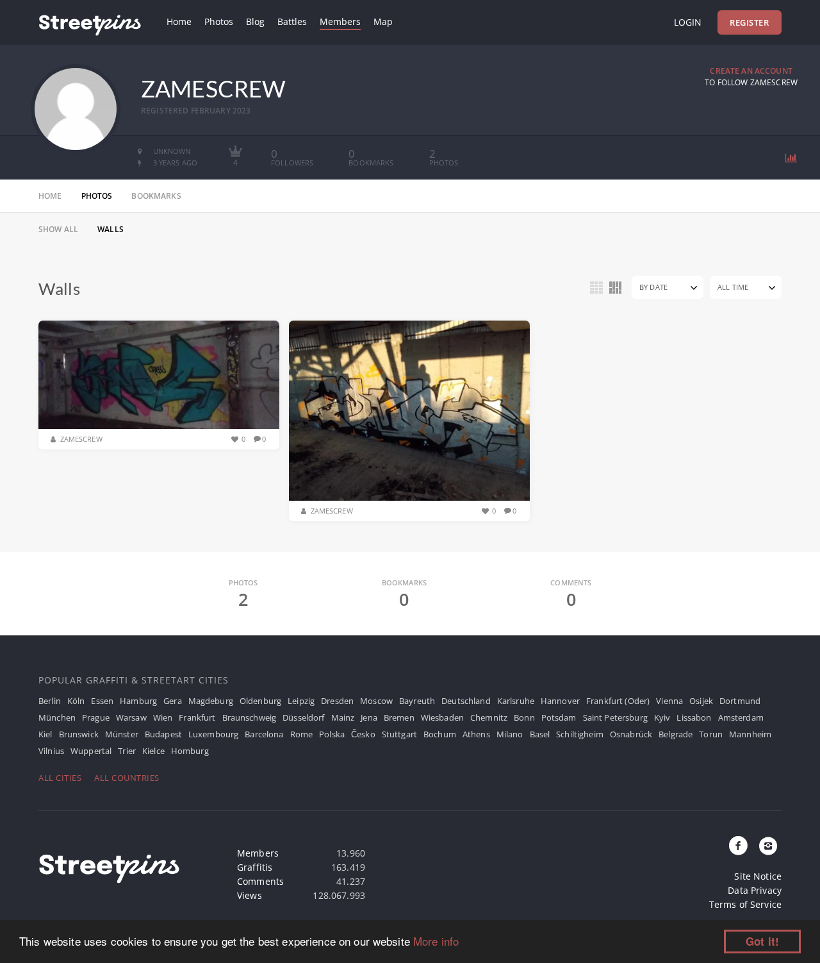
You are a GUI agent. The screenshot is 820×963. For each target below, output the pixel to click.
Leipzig (301, 701)
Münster (121, 734)
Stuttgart (399, 734)
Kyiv (662, 717)
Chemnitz (488, 717)
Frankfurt (197, 717)
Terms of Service (745, 904)
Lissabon (693, 717)
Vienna (669, 701)
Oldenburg (260, 701)
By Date (653, 287)
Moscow (376, 701)
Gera (172, 701)
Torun (711, 734)
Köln (76, 701)
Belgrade (676, 734)
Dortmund (739, 701)
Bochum (439, 734)
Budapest (163, 734)
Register (749, 22)
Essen (102, 701)
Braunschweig (249, 717)
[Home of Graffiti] (89, 22)
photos (97, 195)
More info (436, 941)
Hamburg (138, 701)
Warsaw (131, 717)
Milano (509, 734)
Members (340, 21)
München (57, 717)
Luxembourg (213, 734)
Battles (292, 21)
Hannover (560, 701)
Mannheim (750, 734)
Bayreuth (417, 701)
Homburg (190, 751)
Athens (476, 734)
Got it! (762, 941)
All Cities (59, 777)
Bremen (399, 717)
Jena (369, 717)
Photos (218, 21)
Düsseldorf (303, 717)
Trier (127, 751)
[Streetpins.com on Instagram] (768, 846)
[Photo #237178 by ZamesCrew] (158, 375)
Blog (255, 21)
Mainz (343, 717)
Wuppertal (90, 751)
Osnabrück (631, 734)
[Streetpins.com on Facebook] (738, 846)
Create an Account (751, 70)
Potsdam (559, 717)
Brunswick (79, 734)
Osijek (701, 701)
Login (687, 22)
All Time (733, 287)
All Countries (127, 777)
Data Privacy (755, 890)
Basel (540, 734)
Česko (363, 734)
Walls (110, 229)
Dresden (337, 701)
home (50, 195)
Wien (163, 717)
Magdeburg (210, 701)
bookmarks (156, 195)
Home (179, 21)
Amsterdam (741, 717)
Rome (301, 734)
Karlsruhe (515, 701)
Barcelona (264, 734)
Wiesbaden (442, 717)
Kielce (153, 751)
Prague (96, 717)
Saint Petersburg (615, 717)
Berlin (49, 701)
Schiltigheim (579, 734)
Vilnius (51, 751)
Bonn (524, 717)
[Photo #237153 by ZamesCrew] (409, 411)
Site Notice (758, 876)
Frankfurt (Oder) (618, 701)
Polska (332, 734)
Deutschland (466, 701)
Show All (58, 229)
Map (383, 21)
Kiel (45, 734)
